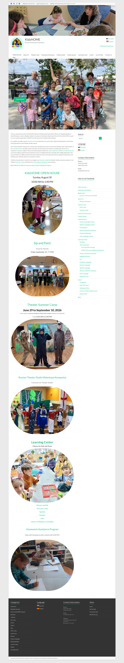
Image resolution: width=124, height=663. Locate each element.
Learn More (20, 100)
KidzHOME (32, 39)
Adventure (13, 607)
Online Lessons (71, 55)
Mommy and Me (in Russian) (88, 254)
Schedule (82, 242)
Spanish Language (85, 268)
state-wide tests (53, 151)
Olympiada (83, 283)
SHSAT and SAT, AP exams (66, 151)
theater (12, 647)
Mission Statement (85, 202)
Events (92, 55)
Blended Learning (15, 610)
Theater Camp (35, 55)
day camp (13, 620)
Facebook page (29, 166)
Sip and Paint (42, 244)
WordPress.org (94, 615)
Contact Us (108, 55)
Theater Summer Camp (42, 305)
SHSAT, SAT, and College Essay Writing (92, 251)
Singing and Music (85, 257)
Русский (110, 39)
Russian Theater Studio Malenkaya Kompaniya (42, 378)
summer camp (14, 645)
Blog (14, 57)
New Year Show (84, 286)
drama (12, 623)
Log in (91, 607)
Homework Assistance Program (42, 529)
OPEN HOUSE (17, 55)
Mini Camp (83, 208)
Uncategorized (14, 650)
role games (44, 162)
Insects (12, 626)
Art (81, 260)
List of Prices (99, 55)
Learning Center (83, 55)
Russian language (15, 639)
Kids (12, 628)
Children (13, 618)
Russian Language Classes (87, 222)
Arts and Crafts (42, 509)
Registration (81, 194)
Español (110, 41)
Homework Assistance (47, 55)
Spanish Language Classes (87, 225)
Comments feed (94, 612)
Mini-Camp (14, 631)
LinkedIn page (39, 166)
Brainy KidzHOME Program (18, 612)
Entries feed (93, 610)
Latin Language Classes (86, 237)
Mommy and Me (32, 142)
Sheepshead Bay (15, 642)
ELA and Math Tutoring (88, 248)
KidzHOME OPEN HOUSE (42, 173)
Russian (42, 160)
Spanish (48, 160)
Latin (42, 519)
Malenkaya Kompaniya (106, 46)
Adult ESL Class (84, 277)
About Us (26, 55)
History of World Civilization (88, 231)
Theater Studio (61, 55)
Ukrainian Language (85, 263)
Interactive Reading (85, 234)
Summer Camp (19, 162)
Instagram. (48, 166)
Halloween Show (84, 288)
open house (14, 634)
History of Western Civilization (42, 522)
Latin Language (84, 274)
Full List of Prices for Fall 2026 (88, 196)
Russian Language (85, 265)
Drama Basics (83, 228)
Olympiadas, (37, 162)
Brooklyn (13, 615)
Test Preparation (84, 245)
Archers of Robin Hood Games (88, 291)
